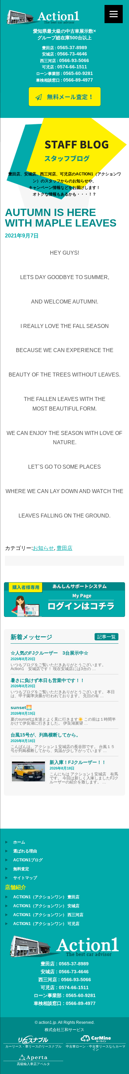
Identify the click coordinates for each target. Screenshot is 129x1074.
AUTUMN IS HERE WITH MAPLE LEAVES (60, 217)
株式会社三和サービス (64, 1030)
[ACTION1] (43, 22)
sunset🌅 (21, 707)
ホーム (19, 842)
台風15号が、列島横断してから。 (46, 734)
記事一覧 (106, 636)
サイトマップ (25, 878)
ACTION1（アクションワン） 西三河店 (48, 915)
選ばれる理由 (25, 851)
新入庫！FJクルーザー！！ (78, 762)
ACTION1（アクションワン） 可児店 (46, 924)
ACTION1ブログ (28, 860)
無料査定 (21, 869)
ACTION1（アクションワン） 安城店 (46, 906)
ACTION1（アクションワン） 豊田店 (46, 897)
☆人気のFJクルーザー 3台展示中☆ (52, 653)
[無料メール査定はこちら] (64, 105)
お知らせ (43, 548)
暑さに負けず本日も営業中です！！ (48, 680)
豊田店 (64, 548)
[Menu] (114, 14)
